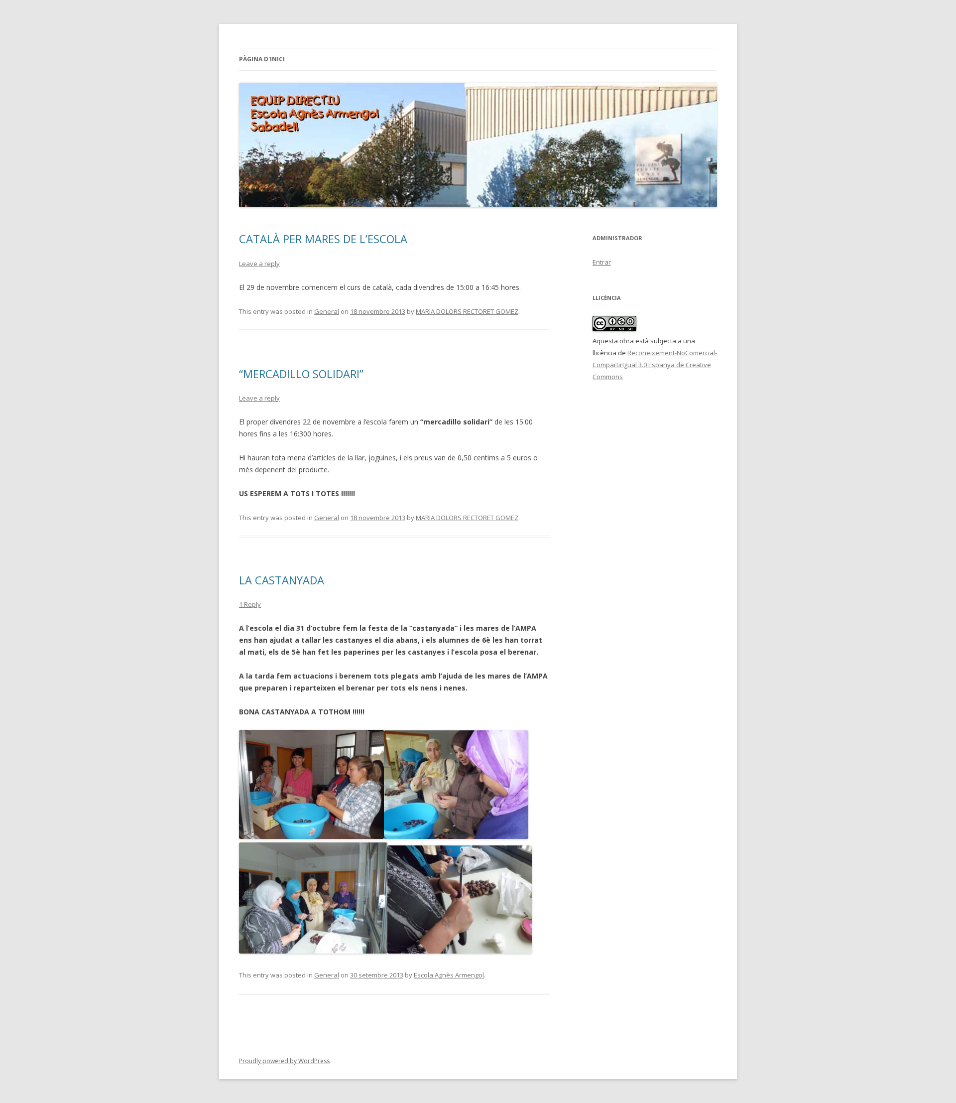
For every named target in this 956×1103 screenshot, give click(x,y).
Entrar (602, 262)
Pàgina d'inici (262, 59)
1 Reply (250, 604)
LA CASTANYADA (281, 579)
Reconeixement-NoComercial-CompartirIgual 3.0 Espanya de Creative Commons (655, 364)
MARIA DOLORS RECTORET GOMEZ (467, 311)
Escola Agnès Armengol (449, 974)
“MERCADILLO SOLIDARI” (301, 373)
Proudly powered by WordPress (284, 1061)
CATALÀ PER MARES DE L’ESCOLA (323, 238)
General (326, 311)
